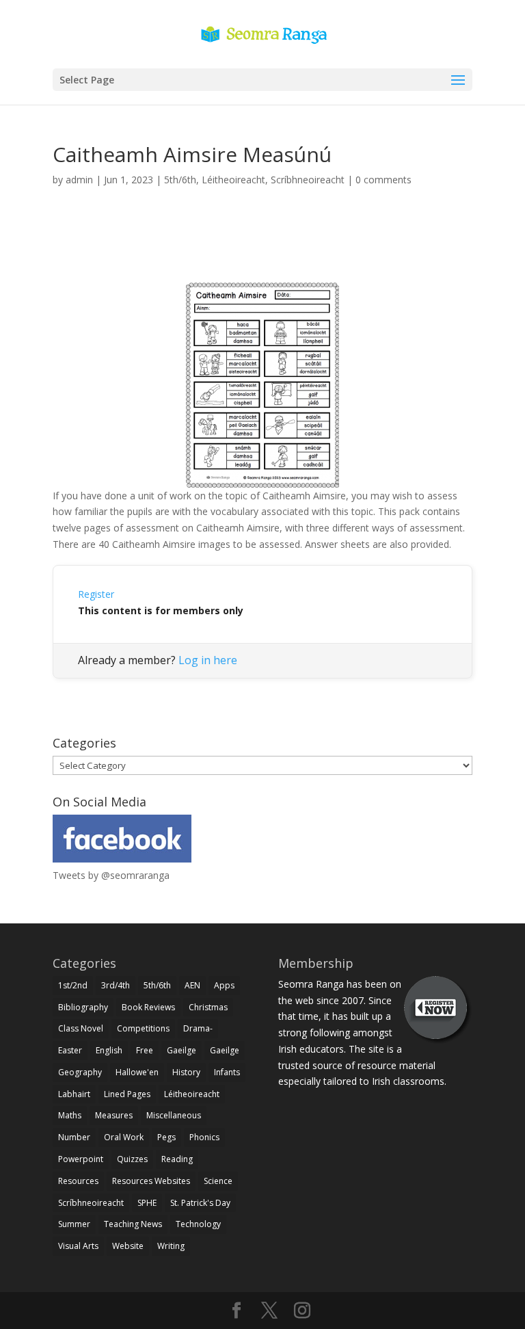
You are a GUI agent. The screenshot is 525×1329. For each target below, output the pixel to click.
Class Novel (80, 1028)
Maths (69, 1115)
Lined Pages (127, 1094)
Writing (171, 1246)
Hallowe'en (137, 1072)
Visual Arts (78, 1246)
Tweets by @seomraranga (111, 875)
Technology (198, 1224)
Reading (177, 1159)
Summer (74, 1224)
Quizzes (132, 1159)
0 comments (383, 179)
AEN (192, 985)
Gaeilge (181, 1050)
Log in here (207, 660)
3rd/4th (115, 985)
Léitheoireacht (233, 179)
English (109, 1050)
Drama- (198, 1028)
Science (218, 1181)
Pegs (166, 1137)
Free (144, 1050)
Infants (227, 1072)
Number (74, 1137)
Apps (224, 985)
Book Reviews (148, 1007)
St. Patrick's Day (200, 1203)
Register (96, 594)
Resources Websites (151, 1181)
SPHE (147, 1203)
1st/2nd (73, 985)
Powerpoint (80, 1159)
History (186, 1072)
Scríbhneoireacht (308, 179)
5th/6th (180, 179)
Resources (78, 1181)
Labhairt (74, 1094)
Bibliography (83, 1007)
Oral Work (124, 1137)
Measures (114, 1115)
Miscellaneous (173, 1115)
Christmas (208, 1007)
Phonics (204, 1137)
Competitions (143, 1028)
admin (79, 179)
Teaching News (133, 1224)
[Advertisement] (262, 250)
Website (128, 1246)
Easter (70, 1050)
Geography (80, 1072)
